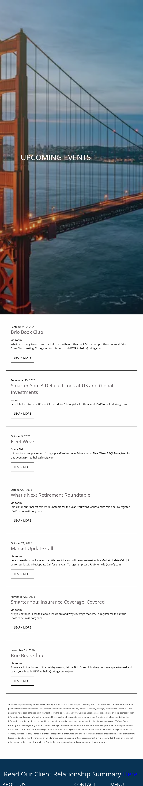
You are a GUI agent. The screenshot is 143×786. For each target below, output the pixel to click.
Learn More (22, 358)
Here (131, 773)
